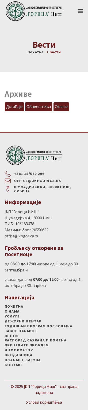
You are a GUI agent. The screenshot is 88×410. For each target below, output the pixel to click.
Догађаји (14, 106)
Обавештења (39, 106)
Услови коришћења (44, 402)
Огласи (61, 106)
